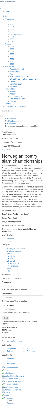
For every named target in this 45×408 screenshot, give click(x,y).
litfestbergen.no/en (7, 1)
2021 (12, 36)
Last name (7, 293)
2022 (12, 31)
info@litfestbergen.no (15, 341)
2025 (12, 24)
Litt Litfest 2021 (16, 34)
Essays (13, 81)
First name (7, 282)
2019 (12, 41)
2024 (12, 26)
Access (13, 93)
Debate (10, 258)
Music (9, 268)
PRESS (13, 101)
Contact (8, 103)
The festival (9, 66)
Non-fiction (11, 256)
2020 (12, 39)
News (12, 74)
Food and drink (16, 96)
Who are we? (15, 71)
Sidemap (10, 403)
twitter (9, 241)
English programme (14, 251)
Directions (31, 351)
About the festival (17, 69)
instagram (11, 363)
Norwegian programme (16, 248)
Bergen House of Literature (15, 106)
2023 (12, 29)
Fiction (9, 253)
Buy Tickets (6, 149)
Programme (9, 19)
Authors (8, 44)
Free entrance (12, 266)
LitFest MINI (11, 261)
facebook (10, 238)
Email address (8, 305)
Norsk (7, 11)
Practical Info (10, 89)
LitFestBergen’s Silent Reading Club (24, 79)
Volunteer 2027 (16, 84)
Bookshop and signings (19, 98)
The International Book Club (21, 76)
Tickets (4, 16)
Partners (13, 86)
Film (8, 271)
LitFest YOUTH (13, 263)
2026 (12, 21)
